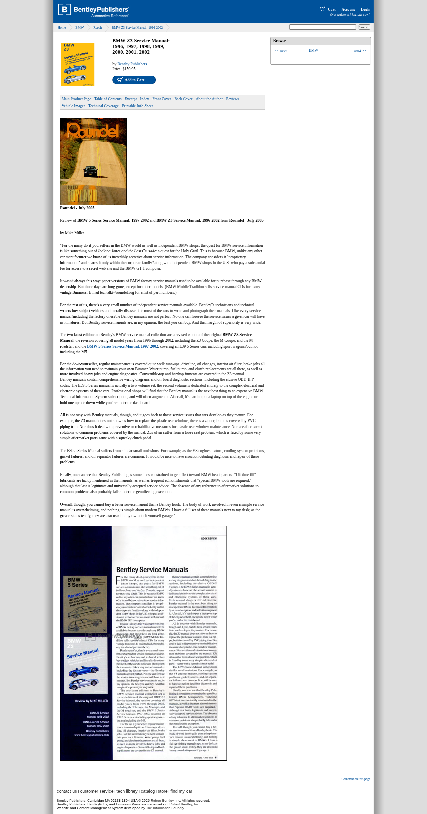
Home (62, 27)
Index (144, 99)
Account (348, 9)
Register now (360, 14)
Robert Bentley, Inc (165, 800)
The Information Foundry (165, 808)
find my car (181, 791)
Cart (332, 9)
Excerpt (131, 99)
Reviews (232, 99)
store (162, 791)
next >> (360, 50)
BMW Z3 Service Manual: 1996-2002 (137, 27)
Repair (97, 27)
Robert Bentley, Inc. (184, 804)
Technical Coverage (103, 106)
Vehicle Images (73, 106)
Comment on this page (356, 779)
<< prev (281, 50)
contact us (67, 791)
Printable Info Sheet (137, 106)
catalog (148, 791)
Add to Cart (134, 80)
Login (365, 9)
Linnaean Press (128, 804)
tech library (127, 791)
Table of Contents (107, 99)
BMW (79, 27)
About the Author (209, 99)
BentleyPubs (97, 804)
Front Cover (161, 99)
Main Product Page (76, 99)
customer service (96, 791)
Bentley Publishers (132, 64)
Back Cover (183, 99)
